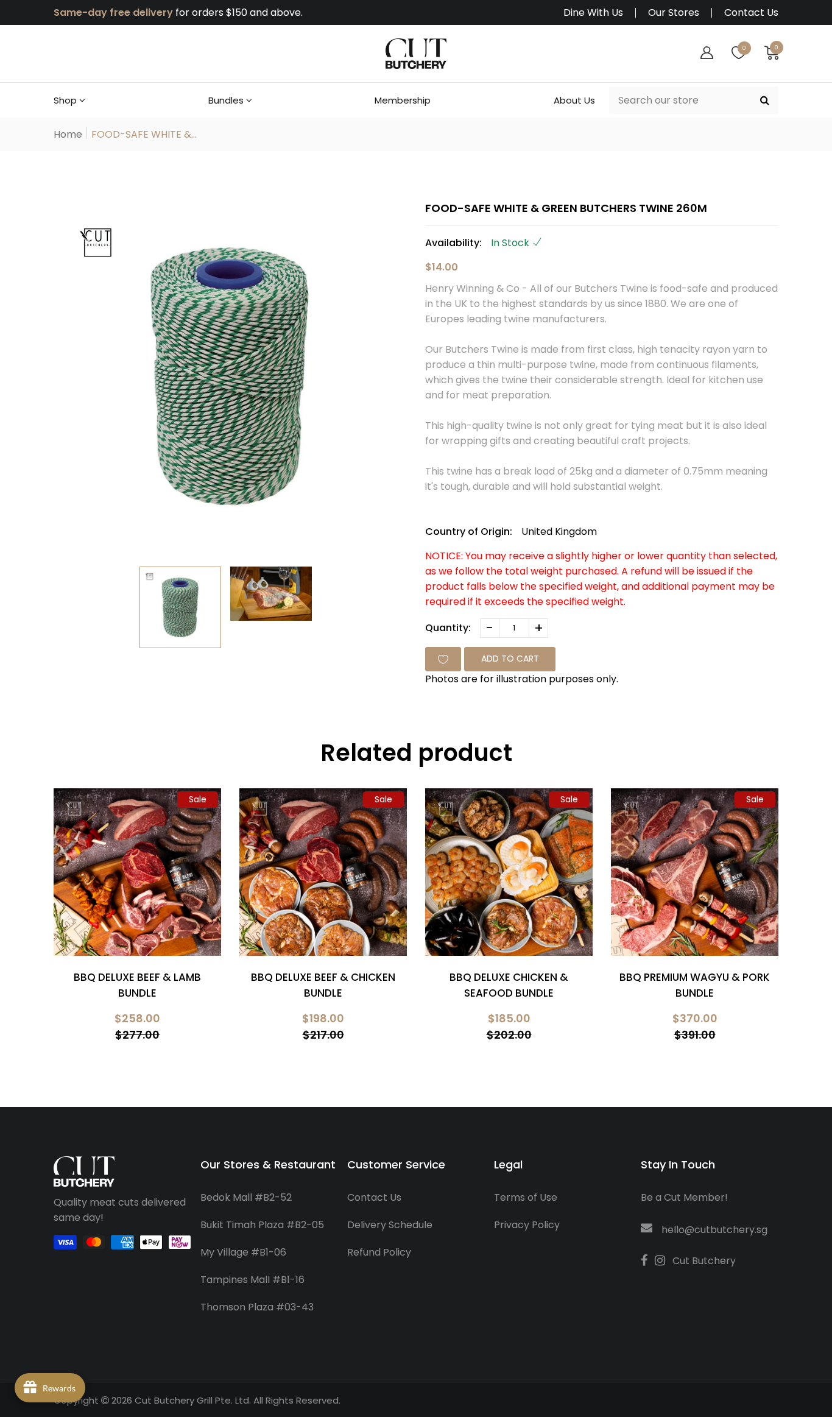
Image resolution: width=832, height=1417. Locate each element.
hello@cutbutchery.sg (714, 1230)
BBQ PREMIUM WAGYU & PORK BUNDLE (694, 985)
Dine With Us (593, 13)
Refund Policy (379, 1252)
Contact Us (751, 13)
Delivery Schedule (389, 1225)
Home (68, 134)
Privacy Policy (527, 1225)
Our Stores (673, 13)
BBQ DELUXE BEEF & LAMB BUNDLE (137, 985)
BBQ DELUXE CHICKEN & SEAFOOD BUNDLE (508, 985)
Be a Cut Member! (684, 1197)
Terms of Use (525, 1197)
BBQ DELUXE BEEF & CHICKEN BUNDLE (323, 985)
